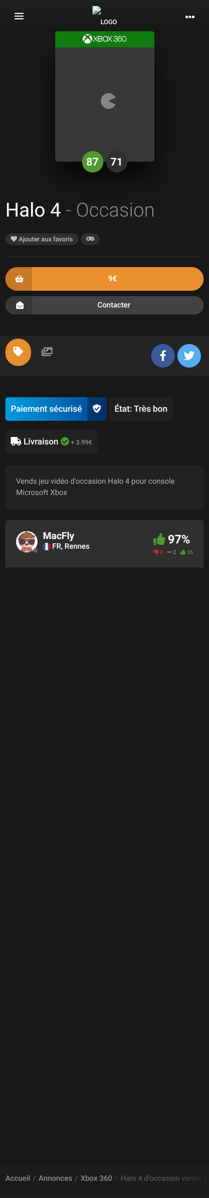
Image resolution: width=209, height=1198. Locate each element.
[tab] (18, 352)
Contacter (114, 305)
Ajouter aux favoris (45, 239)
